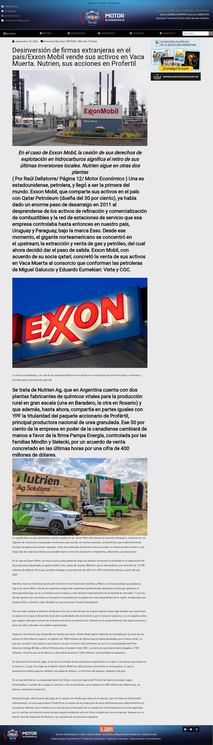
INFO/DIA (71, 41)
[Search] (211, 33)
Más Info (82, 41)
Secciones (10, 33)
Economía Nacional (54, 41)
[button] (183, 10)
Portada (93, 41)
